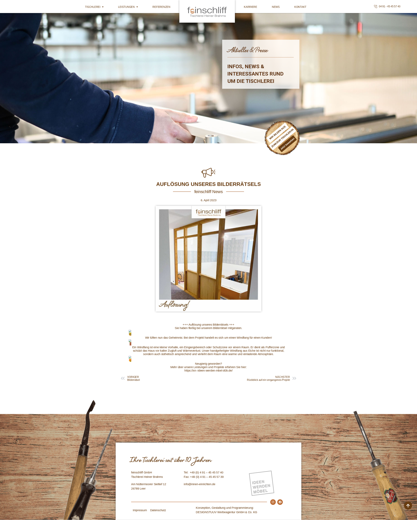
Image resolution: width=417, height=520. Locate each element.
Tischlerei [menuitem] (92, 7)
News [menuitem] (276, 7)
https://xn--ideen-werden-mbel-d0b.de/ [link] (208, 370)
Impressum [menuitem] (140, 510)
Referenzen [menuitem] (161, 7)
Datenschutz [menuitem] (158, 510)
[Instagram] (273, 502)
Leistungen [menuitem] (126, 7)
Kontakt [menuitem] (300, 7)
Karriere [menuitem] (250, 7)
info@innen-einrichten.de (199, 484)
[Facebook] (280, 502)
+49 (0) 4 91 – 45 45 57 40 (206, 472)
